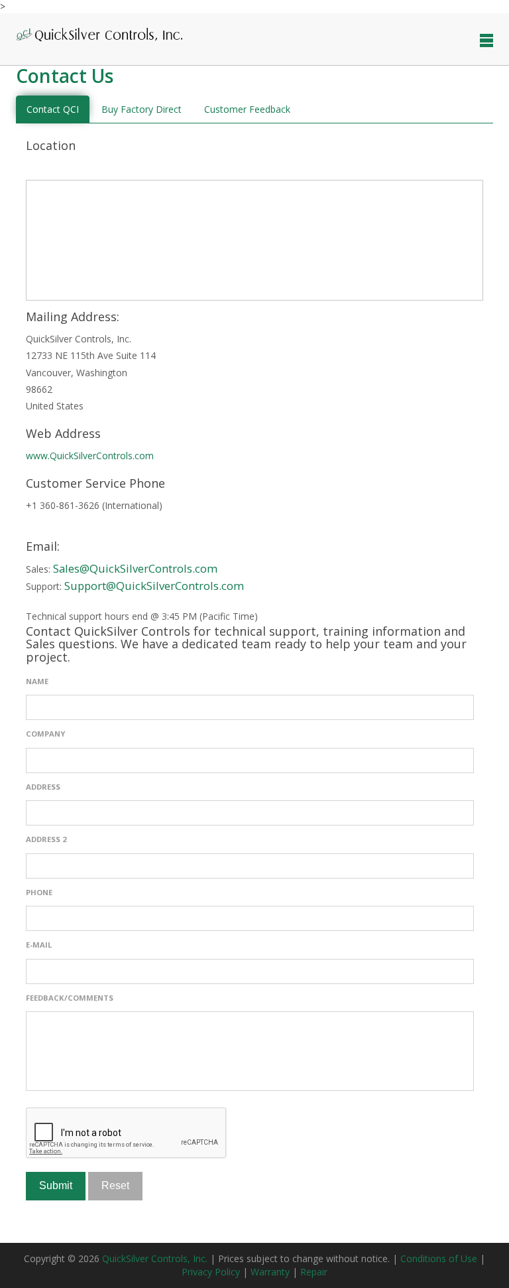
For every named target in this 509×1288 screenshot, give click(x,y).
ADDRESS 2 (46, 839)
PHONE (39, 892)
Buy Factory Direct (141, 109)
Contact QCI (53, 109)
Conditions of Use (440, 1258)
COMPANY (45, 734)
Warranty (271, 1271)
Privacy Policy (212, 1271)
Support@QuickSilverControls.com (154, 585)
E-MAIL (39, 945)
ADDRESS (43, 787)
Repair (313, 1271)
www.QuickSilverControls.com (90, 455)
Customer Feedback (247, 109)
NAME (37, 681)
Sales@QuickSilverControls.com (135, 568)
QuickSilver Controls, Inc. (156, 1258)
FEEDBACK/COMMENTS (69, 998)
